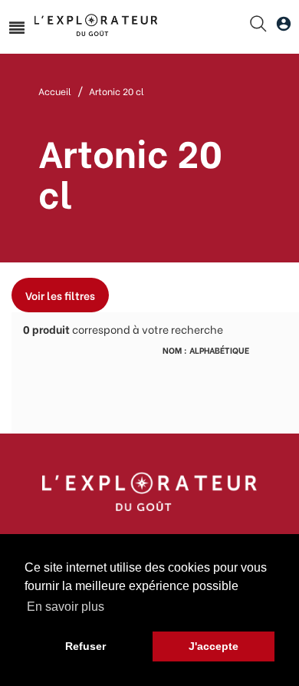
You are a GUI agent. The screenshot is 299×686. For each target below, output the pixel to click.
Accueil (54, 90)
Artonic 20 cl (116, 90)
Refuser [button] (85, 646)
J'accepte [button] (213, 646)
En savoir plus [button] (65, 606)
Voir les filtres (60, 295)
